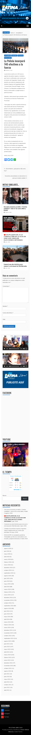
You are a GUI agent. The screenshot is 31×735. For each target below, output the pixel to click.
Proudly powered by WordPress (11, 729)
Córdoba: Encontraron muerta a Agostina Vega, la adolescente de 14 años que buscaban (15, 530)
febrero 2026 (7, 562)
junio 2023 (7, 646)
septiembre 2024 (8, 605)
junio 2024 (7, 614)
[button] (15, 343)
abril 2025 (7, 586)
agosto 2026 (7, 548)
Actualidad (7, 55)
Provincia (20, 55)
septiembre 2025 (8, 573)
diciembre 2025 (8, 567)
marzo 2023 (7, 654)
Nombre (5, 306)
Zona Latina (8, 58)
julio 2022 (6, 674)
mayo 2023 (7, 649)
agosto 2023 (7, 641)
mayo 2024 (7, 616)
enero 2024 (7, 627)
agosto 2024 (7, 608)
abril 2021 (7, 690)
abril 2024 (7, 619)
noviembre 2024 (8, 600)
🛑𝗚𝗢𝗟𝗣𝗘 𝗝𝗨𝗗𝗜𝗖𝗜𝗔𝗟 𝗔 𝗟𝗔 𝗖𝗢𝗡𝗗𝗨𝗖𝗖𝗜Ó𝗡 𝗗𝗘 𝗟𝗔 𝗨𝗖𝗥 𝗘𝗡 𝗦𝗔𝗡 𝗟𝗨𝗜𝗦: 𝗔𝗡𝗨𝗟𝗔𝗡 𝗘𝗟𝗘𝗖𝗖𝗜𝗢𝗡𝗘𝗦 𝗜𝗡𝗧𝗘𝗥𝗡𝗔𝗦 (15, 237)
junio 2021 (7, 687)
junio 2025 (7, 581)
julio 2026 (6, 551)
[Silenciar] (24, 348)
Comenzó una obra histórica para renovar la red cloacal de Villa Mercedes (15, 265)
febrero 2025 (7, 592)
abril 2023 (7, 652)
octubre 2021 (8, 684)
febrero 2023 (7, 657)
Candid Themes (18, 731)
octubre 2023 (8, 635)
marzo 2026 (7, 559)
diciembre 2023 (8, 630)
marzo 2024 (7, 622)
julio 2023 (6, 644)
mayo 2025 (7, 584)
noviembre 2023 (8, 633)
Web (4, 319)
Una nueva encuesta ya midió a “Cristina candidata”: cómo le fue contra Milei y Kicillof (15, 208)
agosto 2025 (7, 575)
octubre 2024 (8, 603)
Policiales (14, 55)
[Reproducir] (4, 348)
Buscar (4, 495)
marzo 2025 (7, 589)
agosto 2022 (7, 671)
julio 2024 (6, 611)
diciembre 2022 (8, 663)
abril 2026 (7, 556)
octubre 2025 (8, 570)
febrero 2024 (7, 624)
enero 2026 (7, 565)
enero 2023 (7, 660)
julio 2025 (6, 578)
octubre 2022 (8, 668)
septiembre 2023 (8, 638)
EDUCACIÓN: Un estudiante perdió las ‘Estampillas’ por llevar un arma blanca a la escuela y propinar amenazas (15, 536)
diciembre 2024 (8, 597)
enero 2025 (7, 595)
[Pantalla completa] (26, 348)
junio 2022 (7, 676)
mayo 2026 (7, 554)
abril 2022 (7, 682)
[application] (15, 343)
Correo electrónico (8, 312)
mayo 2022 (7, 679)
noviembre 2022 (8, 665)
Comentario (6, 286)
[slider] (14, 348)
